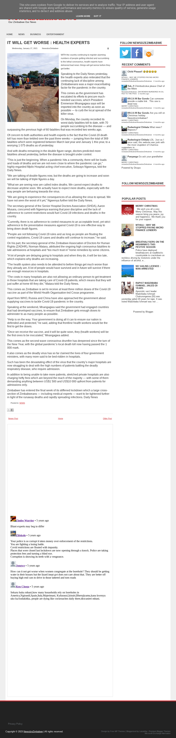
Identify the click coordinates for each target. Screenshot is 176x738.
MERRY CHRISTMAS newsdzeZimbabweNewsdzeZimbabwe (137, 107)
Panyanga (133, 156)
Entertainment (55, 34)
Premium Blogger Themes (159, 731)
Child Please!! (135, 71)
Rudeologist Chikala (138, 127)
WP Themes (120, 731)
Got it (97, 16)
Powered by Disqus (131, 167)
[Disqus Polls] (60, 469)
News (21, 34)
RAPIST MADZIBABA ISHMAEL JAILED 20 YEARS (147, 285)
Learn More (83, 16)
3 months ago (158, 108)
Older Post (107, 418)
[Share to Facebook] (12, 410)
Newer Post (13, 418)
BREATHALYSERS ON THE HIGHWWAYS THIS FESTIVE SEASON (150, 244)
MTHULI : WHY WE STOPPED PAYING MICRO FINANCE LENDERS (149, 227)
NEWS (22, 403)
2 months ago (158, 81)
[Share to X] (8, 410)
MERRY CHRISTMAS (147, 206)
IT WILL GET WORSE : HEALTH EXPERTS (48, 43)
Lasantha (143, 731)
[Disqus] (60, 558)
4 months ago (158, 135)
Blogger (149, 311)
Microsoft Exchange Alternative (157, 733)
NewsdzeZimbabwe (33, 731)
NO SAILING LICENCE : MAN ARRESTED (148, 267)
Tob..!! (131, 86)
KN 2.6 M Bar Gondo (138, 98)
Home (10, 34)
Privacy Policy (15, 724)
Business (35, 34)
